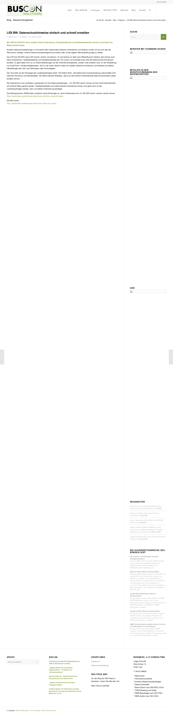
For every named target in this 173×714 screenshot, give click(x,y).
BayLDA (53, 657)
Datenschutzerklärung (99, 665)
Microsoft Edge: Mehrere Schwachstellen (144, 572)
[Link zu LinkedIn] (160, 10)
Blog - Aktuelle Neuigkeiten (20, 19)
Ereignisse (23, 37)
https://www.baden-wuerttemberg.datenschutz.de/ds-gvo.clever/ (31, 103)
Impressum (95, 661)
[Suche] (149, 10)
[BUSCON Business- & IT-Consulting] (25, 10)
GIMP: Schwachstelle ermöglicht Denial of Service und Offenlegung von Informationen (147, 625)
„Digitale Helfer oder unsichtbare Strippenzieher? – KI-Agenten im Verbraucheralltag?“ (60, 670)
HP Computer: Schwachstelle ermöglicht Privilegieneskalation (144, 557)
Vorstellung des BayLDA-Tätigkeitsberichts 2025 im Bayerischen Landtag (64, 662)
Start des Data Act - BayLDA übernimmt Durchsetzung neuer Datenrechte (63, 677)
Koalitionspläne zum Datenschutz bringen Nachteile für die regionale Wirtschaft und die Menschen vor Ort (65, 691)
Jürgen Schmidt (36, 37)
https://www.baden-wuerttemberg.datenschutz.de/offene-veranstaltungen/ (35, 96)
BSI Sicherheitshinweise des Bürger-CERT (147, 551)
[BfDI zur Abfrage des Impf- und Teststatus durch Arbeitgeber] (2, 357)
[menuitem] (69, 10)
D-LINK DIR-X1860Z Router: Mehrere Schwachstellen (143, 595)
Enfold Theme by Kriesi (48, 710)
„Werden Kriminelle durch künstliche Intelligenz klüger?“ (62, 683)
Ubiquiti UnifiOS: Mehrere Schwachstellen (145, 611)
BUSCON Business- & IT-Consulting (28, 710)
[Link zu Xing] (164, 10)
